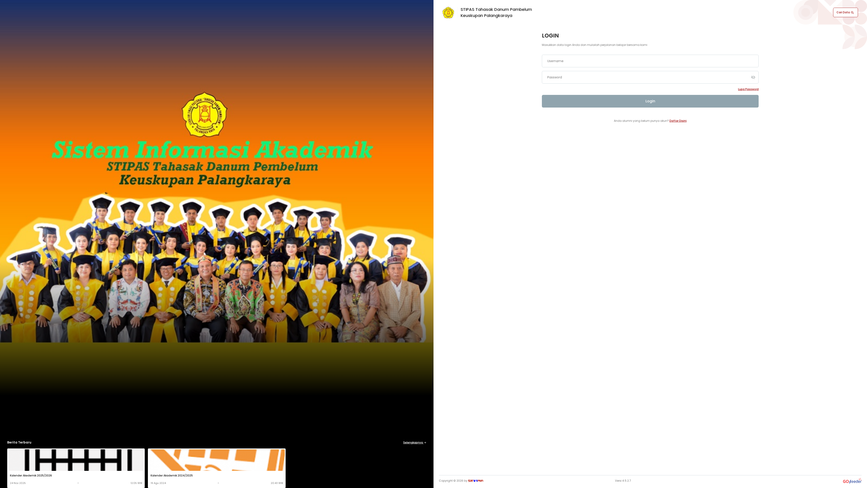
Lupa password (748, 89)
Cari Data (844, 12)
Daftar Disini (678, 121)
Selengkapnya (413, 442)
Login (650, 101)
